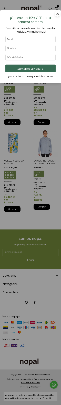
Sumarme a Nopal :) (30, 69)
